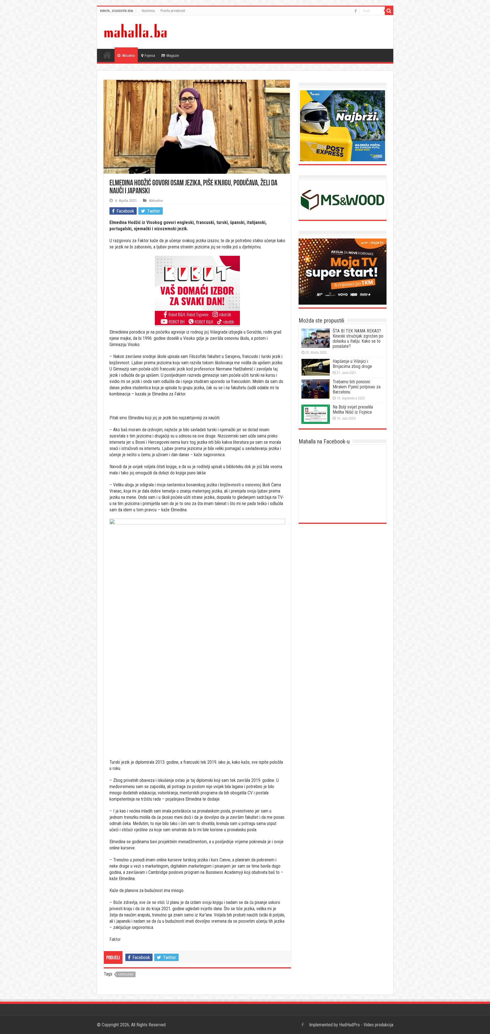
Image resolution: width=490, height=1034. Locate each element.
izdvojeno (126, 974)
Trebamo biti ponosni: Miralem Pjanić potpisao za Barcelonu (357, 387)
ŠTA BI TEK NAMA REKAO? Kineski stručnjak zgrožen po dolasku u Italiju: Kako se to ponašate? (358, 338)
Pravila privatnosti (172, 11)
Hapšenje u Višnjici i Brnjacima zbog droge (352, 364)
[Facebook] (355, 11)
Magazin (172, 55)
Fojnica (150, 55)
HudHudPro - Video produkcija (366, 1024)
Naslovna (148, 11)
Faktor (115, 939)
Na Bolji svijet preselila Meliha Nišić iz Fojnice (353, 409)
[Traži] (389, 11)
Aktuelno (128, 55)
